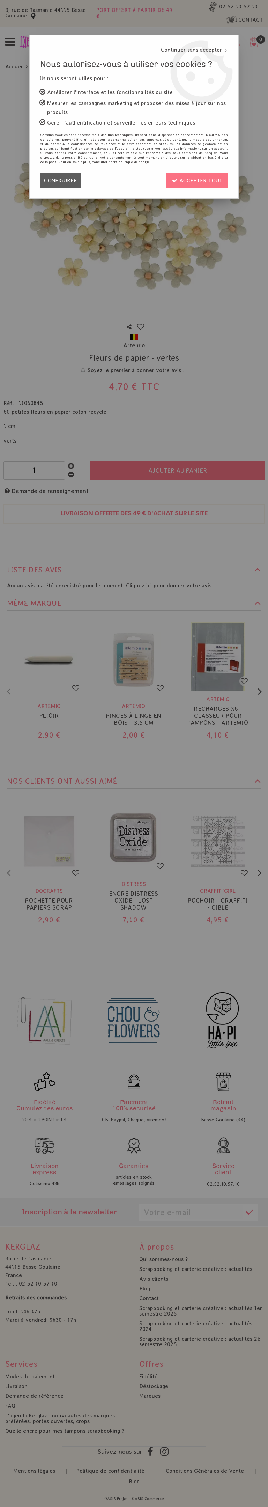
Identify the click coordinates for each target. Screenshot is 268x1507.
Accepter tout (200, 180)
